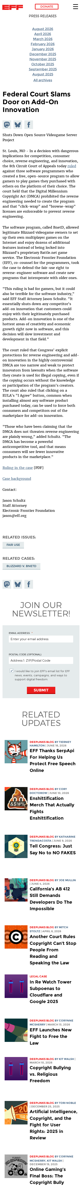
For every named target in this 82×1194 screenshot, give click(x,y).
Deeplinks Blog (42, 742)
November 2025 (42, 59)
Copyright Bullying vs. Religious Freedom (50, 1074)
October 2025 (42, 64)
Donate (46, 6)
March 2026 (43, 39)
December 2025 (42, 54)
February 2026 (43, 44)
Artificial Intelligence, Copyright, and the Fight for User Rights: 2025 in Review (53, 1124)
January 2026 (43, 49)
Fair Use (13, 545)
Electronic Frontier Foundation (13, 7)
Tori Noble (67, 1102)
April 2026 (42, 34)
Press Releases (43, 16)
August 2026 (42, 29)
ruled (71, 166)
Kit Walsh (66, 1059)
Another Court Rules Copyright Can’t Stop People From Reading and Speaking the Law (53, 949)
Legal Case (38, 976)
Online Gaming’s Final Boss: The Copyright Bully (48, 1176)
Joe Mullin (67, 880)
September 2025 (43, 69)
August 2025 (42, 74)
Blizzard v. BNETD (21, 566)
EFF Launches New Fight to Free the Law (51, 1036)
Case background (17, 479)
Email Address (19, 632)
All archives (42, 80)
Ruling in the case (18, 468)
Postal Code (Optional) (25, 654)
